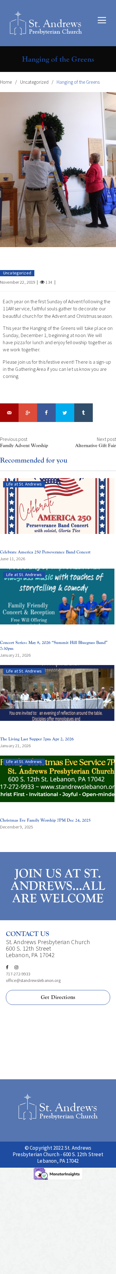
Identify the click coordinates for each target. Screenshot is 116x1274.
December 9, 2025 (16, 827)
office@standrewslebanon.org (33, 980)
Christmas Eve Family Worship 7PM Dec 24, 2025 (45, 820)
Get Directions (58, 997)
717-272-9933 (18, 974)
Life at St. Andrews (24, 484)
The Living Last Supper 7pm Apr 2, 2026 (37, 739)
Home (6, 82)
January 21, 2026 (15, 655)
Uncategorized (34, 82)
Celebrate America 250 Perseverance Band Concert (45, 552)
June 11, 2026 (12, 559)
